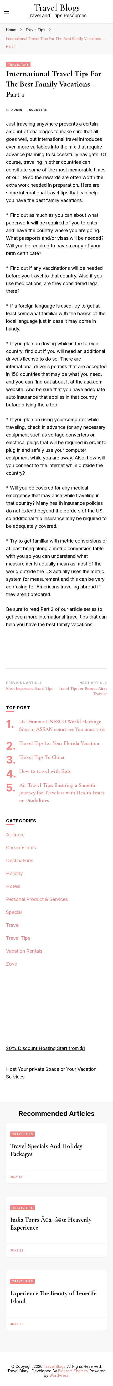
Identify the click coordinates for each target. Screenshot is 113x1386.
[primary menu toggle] (6, 11)
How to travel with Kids (45, 771)
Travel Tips (18, 64)
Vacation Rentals (24, 951)
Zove (11, 964)
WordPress (59, 1375)
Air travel (15, 834)
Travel (12, 925)
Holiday (14, 873)
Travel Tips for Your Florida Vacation (59, 743)
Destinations (19, 860)
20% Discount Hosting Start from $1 (45, 1048)
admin (16, 109)
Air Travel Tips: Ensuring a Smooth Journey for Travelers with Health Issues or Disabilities (62, 793)
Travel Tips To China (41, 757)
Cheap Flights (21, 847)
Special (14, 912)
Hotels (13, 886)
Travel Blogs (57, 8)
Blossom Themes (73, 1371)
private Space (44, 1069)
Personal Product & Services (37, 899)
